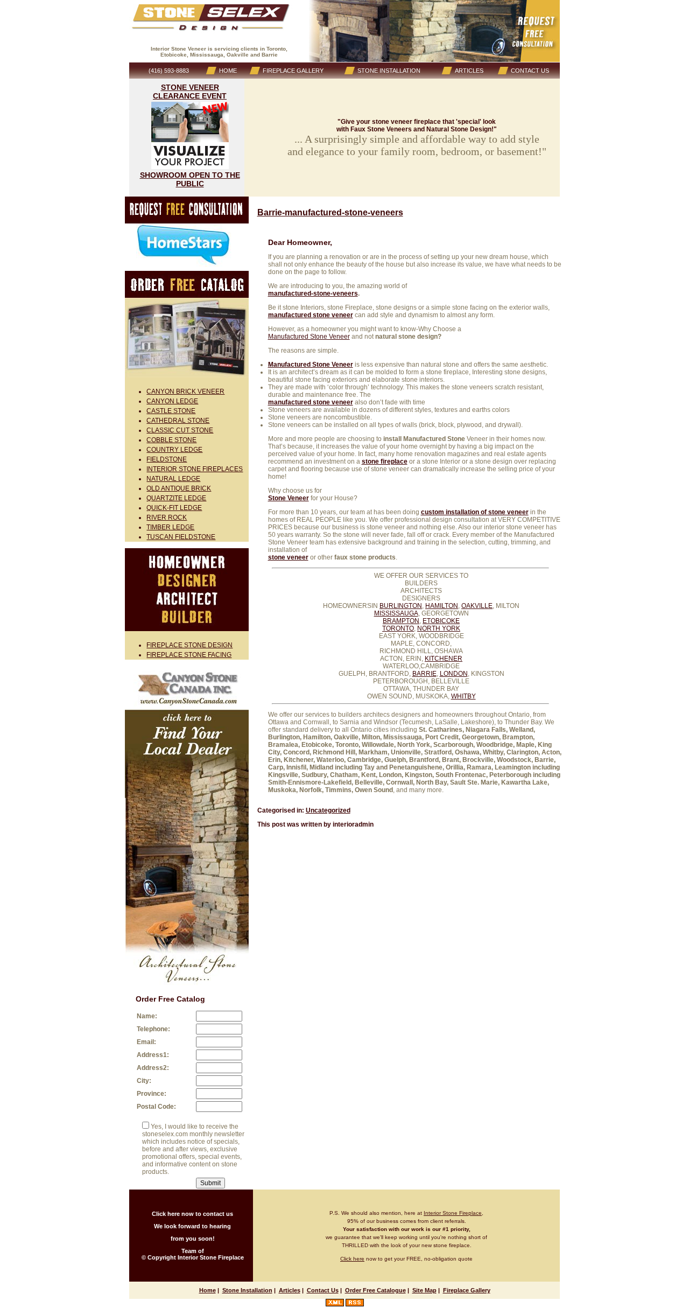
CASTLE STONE (170, 411)
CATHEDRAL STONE (177, 420)
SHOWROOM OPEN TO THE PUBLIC (190, 179)
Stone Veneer (288, 498)
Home (207, 1290)
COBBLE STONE (171, 440)
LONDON (454, 673)
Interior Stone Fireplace (453, 1213)
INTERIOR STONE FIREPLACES (194, 469)
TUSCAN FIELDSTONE (180, 537)
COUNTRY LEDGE (174, 449)
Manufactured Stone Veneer (309, 336)
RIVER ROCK (166, 517)
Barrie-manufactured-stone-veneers (330, 212)
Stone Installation (247, 1290)
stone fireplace (384, 461)
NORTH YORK (438, 628)
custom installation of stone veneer (475, 512)
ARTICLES (469, 70)
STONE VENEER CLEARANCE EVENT (190, 91)
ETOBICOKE (441, 621)
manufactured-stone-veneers (313, 293)
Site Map (424, 1290)
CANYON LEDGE (172, 401)
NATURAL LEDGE (173, 478)
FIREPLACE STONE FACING (188, 655)
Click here (352, 1259)
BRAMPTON (401, 621)
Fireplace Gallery (466, 1290)
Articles (289, 1290)
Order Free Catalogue (375, 1290)
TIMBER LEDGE (170, 527)
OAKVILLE (477, 606)
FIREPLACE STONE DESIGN (189, 645)
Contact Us (323, 1290)
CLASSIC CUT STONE (179, 430)
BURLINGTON (400, 606)
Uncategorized (328, 810)
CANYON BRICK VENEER (185, 391)
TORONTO (398, 628)
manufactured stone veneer (310, 315)
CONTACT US (530, 70)
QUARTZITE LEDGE (176, 498)
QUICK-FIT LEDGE (174, 508)
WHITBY (463, 696)
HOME (228, 70)
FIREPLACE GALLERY (293, 70)
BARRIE (424, 673)
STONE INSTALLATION (388, 70)
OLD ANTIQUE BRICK (178, 488)
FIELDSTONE (166, 459)
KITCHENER (443, 658)
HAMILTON (441, 606)
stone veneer (288, 557)
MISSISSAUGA (396, 613)
